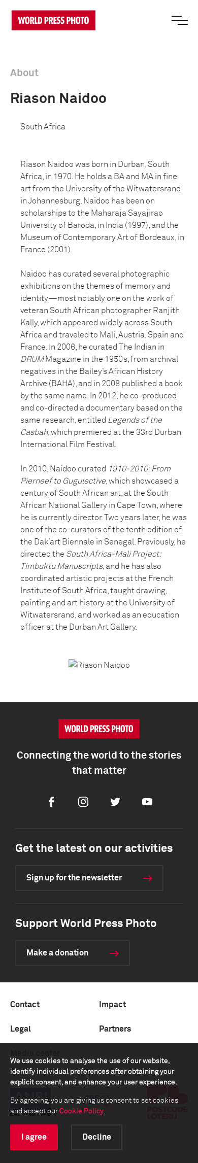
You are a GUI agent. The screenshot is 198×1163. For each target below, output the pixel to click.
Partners (115, 1029)
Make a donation (57, 953)
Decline (96, 1137)
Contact (25, 1005)
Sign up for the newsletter (74, 878)
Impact (112, 1005)
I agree (34, 1137)
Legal (20, 1029)
